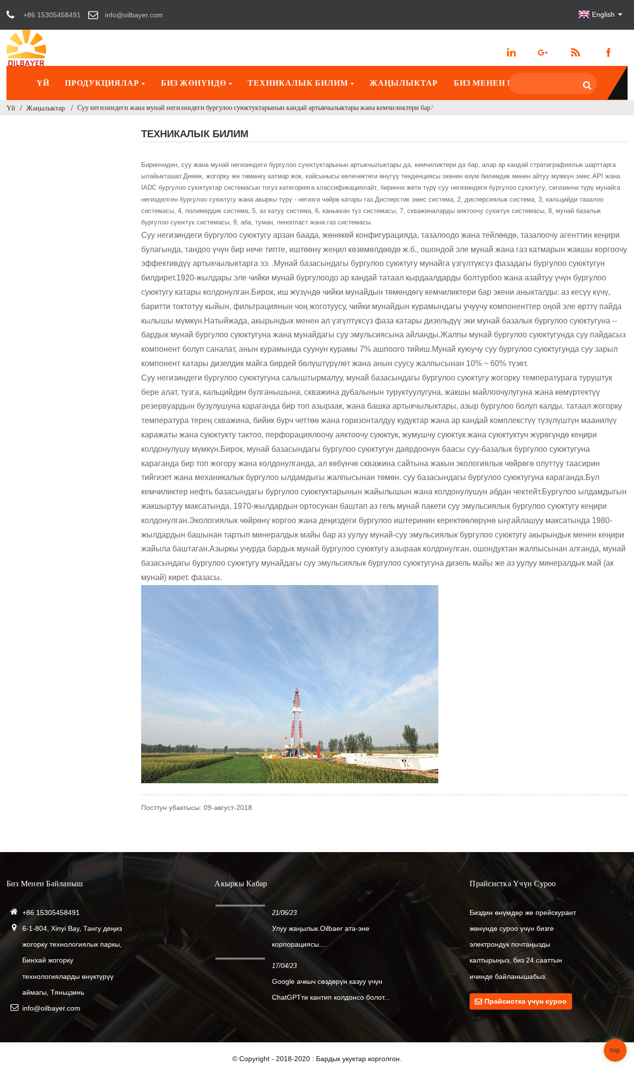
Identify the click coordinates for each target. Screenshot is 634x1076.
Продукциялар (102, 83)
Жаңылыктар (404, 83)
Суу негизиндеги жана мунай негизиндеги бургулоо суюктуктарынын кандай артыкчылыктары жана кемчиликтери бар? (255, 107)
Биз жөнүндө (193, 83)
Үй (43, 83)
